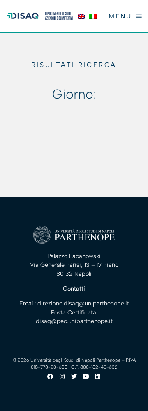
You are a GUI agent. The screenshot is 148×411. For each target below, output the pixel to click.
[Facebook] (50, 376)
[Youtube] (86, 376)
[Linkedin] (98, 376)
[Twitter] (74, 376)
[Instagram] (62, 376)
